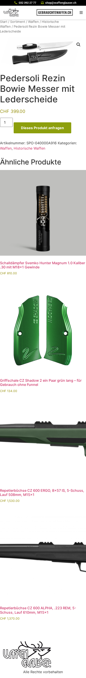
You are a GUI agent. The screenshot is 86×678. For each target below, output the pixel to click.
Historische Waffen (29, 148)
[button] (81, 12)
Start (3, 22)
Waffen (33, 22)
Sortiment (17, 22)
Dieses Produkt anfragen (42, 128)
